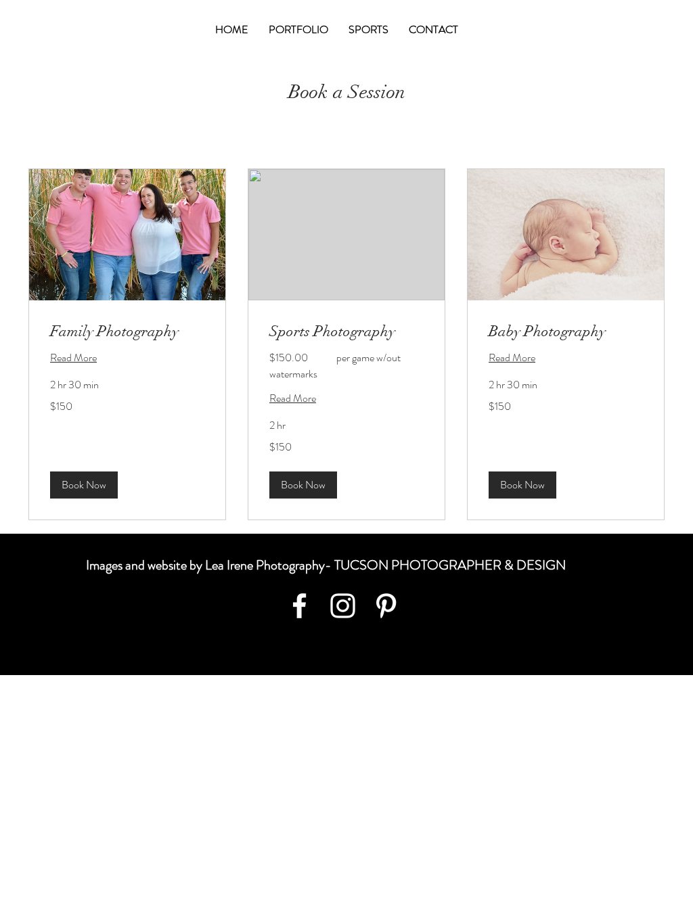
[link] (127, 331)
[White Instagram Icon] (342, 605)
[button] (84, 485)
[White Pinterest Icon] (386, 605)
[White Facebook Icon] (299, 605)
